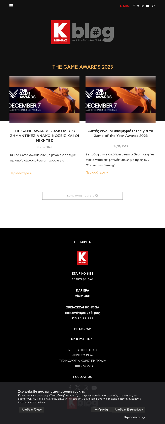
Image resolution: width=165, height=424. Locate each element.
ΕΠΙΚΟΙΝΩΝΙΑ (83, 366)
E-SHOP (125, 6)
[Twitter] (138, 6)
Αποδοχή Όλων (32, 409)
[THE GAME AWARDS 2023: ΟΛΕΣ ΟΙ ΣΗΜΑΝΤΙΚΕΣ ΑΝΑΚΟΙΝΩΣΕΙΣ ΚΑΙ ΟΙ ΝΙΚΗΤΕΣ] (44, 99)
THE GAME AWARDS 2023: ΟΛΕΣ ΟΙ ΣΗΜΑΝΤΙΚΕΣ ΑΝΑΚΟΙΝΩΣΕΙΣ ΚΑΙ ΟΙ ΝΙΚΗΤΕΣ (44, 136)
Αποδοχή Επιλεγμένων (129, 409)
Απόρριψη (101, 409)
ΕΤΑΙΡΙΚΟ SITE (82, 273)
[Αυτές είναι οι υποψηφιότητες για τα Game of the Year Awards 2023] (121, 99)
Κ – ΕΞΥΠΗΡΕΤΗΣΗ (82, 350)
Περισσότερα (132, 417)
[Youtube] (147, 6)
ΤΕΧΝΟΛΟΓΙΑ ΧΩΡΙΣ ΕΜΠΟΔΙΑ (82, 360)
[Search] (154, 6)
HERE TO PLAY (82, 355)
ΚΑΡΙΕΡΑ (82, 290)
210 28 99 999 (82, 318)
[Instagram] (143, 6)
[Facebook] (134, 6)
